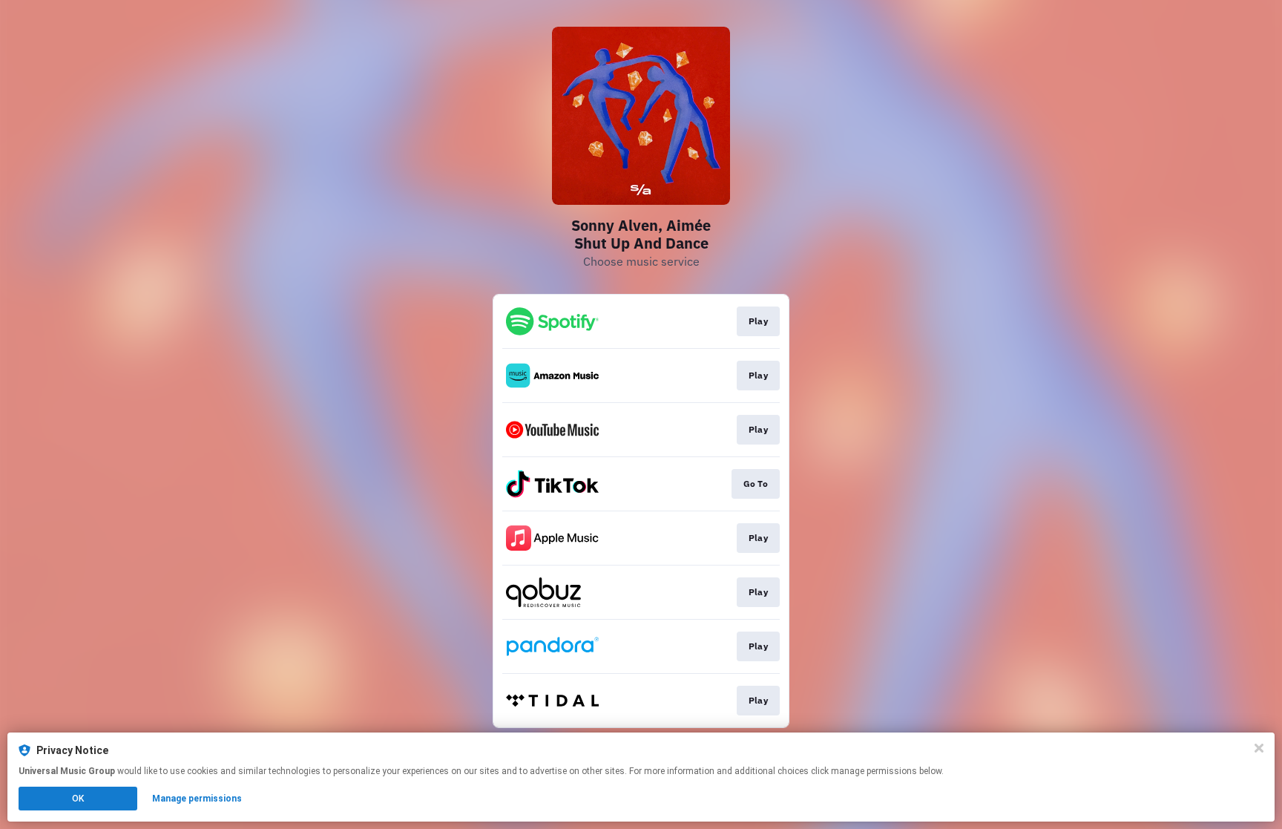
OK (78, 798)
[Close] (1259, 748)
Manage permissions (197, 798)
